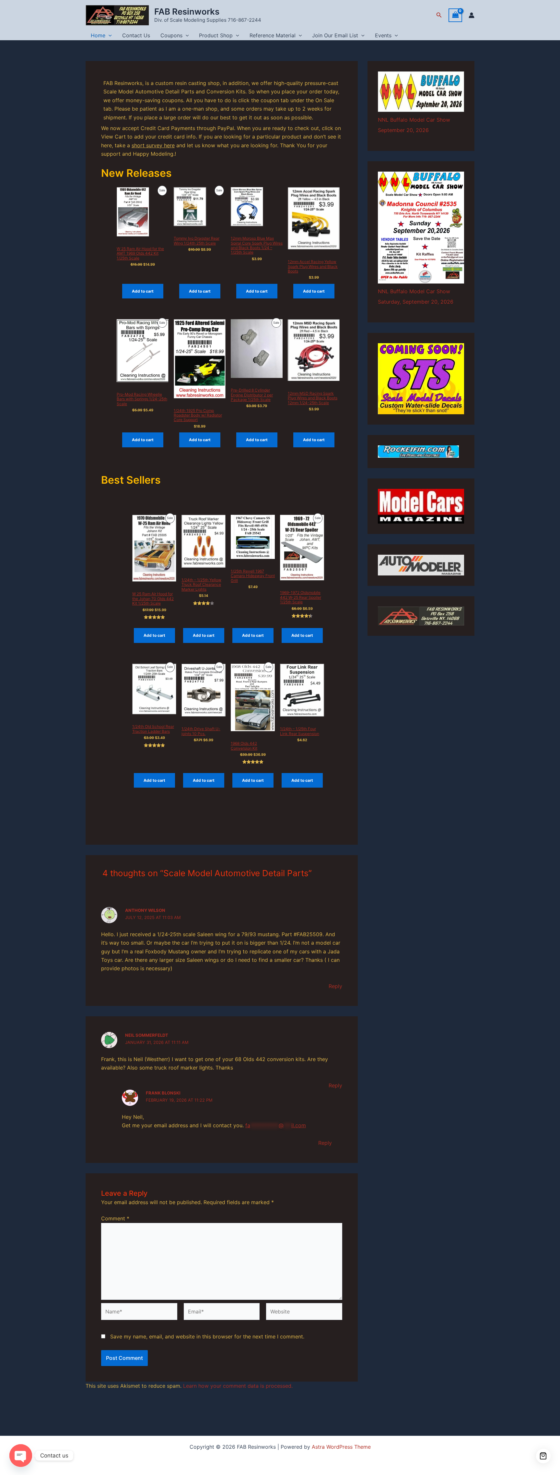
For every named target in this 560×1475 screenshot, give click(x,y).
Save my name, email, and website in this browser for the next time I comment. (207, 1336)
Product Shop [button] (216, 35)
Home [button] (98, 35)
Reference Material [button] (273, 35)
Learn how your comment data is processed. (238, 1386)
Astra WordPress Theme (341, 1447)
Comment (115, 1218)
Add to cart (143, 291)
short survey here (153, 145)
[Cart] (543, 1456)
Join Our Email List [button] (335, 35)
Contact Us (136, 35)
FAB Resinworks (186, 11)
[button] (439, 15)
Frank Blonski (163, 1092)
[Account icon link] (471, 15)
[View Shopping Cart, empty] (455, 15)
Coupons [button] (171, 35)
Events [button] (383, 35)
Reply (335, 986)
